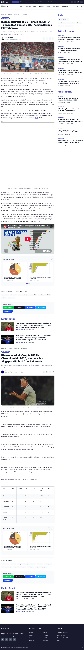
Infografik (28, 6)
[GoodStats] (6, 6)
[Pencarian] (78, 6)
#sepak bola (47, 294)
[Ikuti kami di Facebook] (72, 2)
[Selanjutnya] (66, 2)
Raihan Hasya (9, 291)
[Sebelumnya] (64, 2)
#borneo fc (13, 294)
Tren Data (55, 6)
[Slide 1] (27, 283)
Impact (59, 640)
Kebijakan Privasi (79, 647)
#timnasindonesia (6, 567)
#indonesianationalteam (19, 567)
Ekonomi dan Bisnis (63, 19)
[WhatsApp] (43, 38)
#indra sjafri (22, 294)
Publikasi (41, 6)
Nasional (61, 26)
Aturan (71, 647)
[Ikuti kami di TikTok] (81, 2)
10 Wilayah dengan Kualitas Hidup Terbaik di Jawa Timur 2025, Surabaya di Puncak (70, 121)
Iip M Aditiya (23, 291)
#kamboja (11, 297)
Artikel (21, 6)
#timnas (4, 297)
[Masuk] (81, 6)
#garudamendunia (30, 564)
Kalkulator (45, 640)
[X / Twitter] (47, 38)
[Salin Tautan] (53, 38)
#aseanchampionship (41, 567)
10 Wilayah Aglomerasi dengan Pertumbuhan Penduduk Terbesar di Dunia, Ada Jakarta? (69, 72)
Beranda (3, 14)
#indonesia (30, 567)
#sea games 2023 (31, 294)
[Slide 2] (28, 283)
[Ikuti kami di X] (75, 2)
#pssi (40, 294)
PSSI (36, 118)
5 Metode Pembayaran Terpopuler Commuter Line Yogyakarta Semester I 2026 (70, 39)
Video (34, 6)
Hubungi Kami (61, 635)
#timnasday (5, 564)
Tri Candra (9, 560)
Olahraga (16, 14)
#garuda (40, 564)
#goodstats (5, 294)
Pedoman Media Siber (63, 637)
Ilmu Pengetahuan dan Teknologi (66, 22)
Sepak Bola (65, 6)
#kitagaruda (21, 564)
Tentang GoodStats (62, 632)
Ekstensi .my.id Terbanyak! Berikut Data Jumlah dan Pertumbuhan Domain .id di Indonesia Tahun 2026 (69, 83)
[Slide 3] (29, 283)
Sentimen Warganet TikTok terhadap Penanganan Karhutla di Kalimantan (39, 2)
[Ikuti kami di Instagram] (78, 2)
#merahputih (48, 564)
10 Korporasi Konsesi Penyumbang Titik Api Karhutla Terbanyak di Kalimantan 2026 (69, 50)
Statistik (48, 6)
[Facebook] (50, 38)
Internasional (69, 26)
